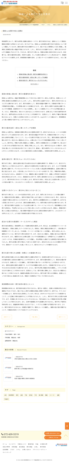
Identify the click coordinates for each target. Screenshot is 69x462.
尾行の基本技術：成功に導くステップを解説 (33, 77)
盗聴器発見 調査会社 (11, 341)
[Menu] (66, 3)
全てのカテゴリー (10, 331)
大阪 (5, 395)
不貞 (35, 395)
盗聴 (58, 395)
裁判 (17, 395)
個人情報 (41, 395)
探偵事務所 (11, 395)
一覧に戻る (34, 317)
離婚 (46, 395)
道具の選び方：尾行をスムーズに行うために (33, 80)
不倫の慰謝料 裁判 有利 (12, 334)
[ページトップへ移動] (66, 435)
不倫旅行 (6, 399)
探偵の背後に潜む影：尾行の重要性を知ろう (33, 74)
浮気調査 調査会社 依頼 (12, 337)
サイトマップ (7, 452)
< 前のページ (7, 317)
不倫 (26, 395)
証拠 (21, 395)
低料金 (30, 395)
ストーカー (52, 395)
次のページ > (62, 317)
